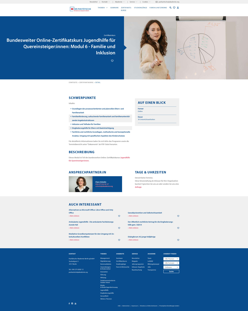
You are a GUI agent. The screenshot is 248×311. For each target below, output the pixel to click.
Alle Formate (169, 263)
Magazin (135, 261)
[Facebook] (69, 303)
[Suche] (170, 7)
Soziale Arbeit (107, 281)
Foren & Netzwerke (158, 7)
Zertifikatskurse (86, 82)
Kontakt (105, 2)
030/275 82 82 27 (102, 184)
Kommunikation (105, 264)
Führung (103, 275)
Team (149, 258)
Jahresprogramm (138, 264)
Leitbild (150, 261)
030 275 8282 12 (78, 269)
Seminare (114, 7)
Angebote (120, 254)
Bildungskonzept (153, 264)
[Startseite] (80, 9)
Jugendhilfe (104, 290)
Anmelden (178, 7)
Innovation (104, 272)
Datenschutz (126, 306)
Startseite (73, 82)
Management (105, 258)
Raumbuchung (137, 270)
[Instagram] (72, 303)
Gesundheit (104, 296)
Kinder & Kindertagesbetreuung (107, 286)
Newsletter (94, 2)
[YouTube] (75, 303)
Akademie (118, 2)
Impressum (134, 306)
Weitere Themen (106, 299)
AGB (119, 306)
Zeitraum (168, 267)
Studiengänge (140, 7)
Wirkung (103, 278)
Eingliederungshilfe (107, 293)
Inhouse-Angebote (138, 267)
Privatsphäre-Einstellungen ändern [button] (169, 306)
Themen (101, 7)
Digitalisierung (105, 261)
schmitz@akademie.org (104, 186)
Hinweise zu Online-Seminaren (148, 306)
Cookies (145, 2)
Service (132, 2)
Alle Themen (169, 259)
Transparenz (152, 270)
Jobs (149, 267)
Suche (171, 271)
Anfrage (138, 187)
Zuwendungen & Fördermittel (105, 268)
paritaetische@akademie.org (169, 2)
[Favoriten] (174, 7)
